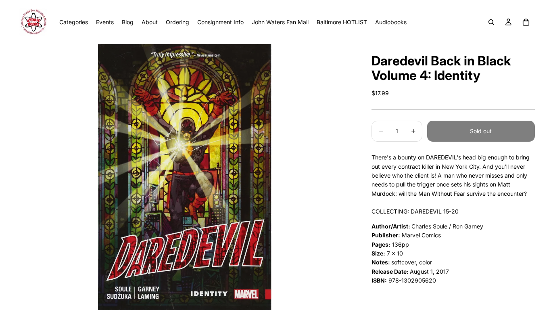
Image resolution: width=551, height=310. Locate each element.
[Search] (491, 22)
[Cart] (526, 22)
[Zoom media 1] (184, 177)
